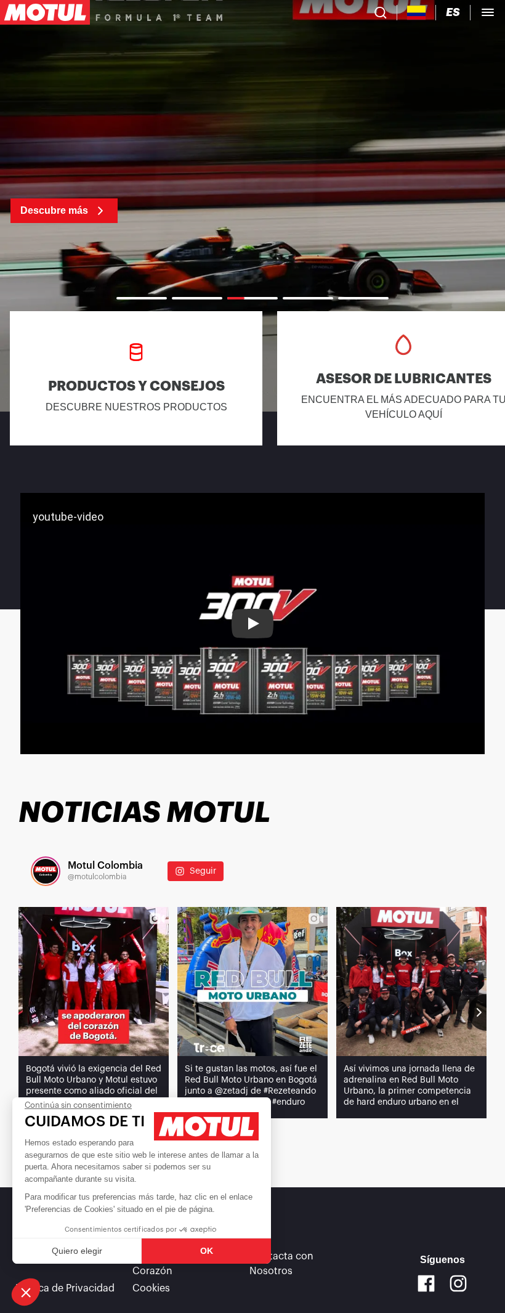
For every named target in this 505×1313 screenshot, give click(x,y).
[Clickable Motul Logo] (45, 12)
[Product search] (381, 12)
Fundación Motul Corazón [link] (172, 1263)
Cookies (151, 1288)
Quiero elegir (77, 1251)
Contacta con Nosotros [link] (281, 1263)
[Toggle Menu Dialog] (487, 12)
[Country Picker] (416, 13)
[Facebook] (426, 1283)
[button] (26, 1292)
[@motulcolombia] (45, 871)
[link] (53, 203)
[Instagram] (458, 1283)
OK (206, 1251)
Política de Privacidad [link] (65, 1288)
